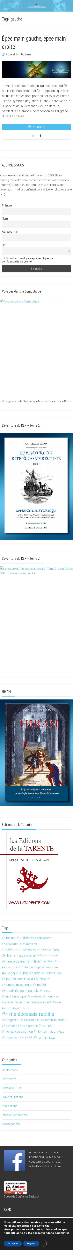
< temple (46, 1026)
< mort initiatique (15, 996)
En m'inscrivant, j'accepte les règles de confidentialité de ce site (27, 260)
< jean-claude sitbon (22, 973)
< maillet (40, 985)
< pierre (8, 1008)
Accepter (13, 1243)
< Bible (24, 938)
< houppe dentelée (14, 967)
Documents (9, 1079)
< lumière (41, 979)
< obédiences (11, 1002)
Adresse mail (10, 231)
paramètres (62, 1232)
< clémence (30, 943)
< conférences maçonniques (20, 949)
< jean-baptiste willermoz (42, 967)
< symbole (10, 1026)
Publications (9, 1106)
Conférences (10, 1070)
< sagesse (11, 1020)
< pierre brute (21, 1008)
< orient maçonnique (35, 1002)
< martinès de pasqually (21, 991)
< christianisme (12, 943)
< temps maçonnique (49, 1031)
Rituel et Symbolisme (18, 54)
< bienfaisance (42, 938)
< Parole (56, 1002)
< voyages (11, 1037)
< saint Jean (29, 1019)
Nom (5, 218)
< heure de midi (15, 961)
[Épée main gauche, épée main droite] (36, 69)
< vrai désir (26, 1037)
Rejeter (31, 1243)
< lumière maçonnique (18, 985)
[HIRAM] (36, 752)
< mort (45, 990)
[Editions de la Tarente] (29, 870)
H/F (4, 244)
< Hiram (35, 961)
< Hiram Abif (52, 961)
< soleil (61, 1020)
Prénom (7, 205)
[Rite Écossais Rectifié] (36, 5)
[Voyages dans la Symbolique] (36, 348)
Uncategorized (11, 1123)
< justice (47, 973)
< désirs (43, 949)
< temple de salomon (18, 1031)
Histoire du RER (11, 1088)
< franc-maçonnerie (20, 955)
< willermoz (45, 1037)
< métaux (35, 996)
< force (54, 949)
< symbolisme (29, 1026)
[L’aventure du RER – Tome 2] (36, 619)
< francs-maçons (48, 955)
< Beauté (10, 938)
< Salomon (46, 1020)
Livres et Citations (12, 1097)
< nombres (51, 996)
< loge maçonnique (17, 979)
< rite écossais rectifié (29, 1014)
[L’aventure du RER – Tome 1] (36, 486)
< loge (58, 973)
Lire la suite (38, 126)
